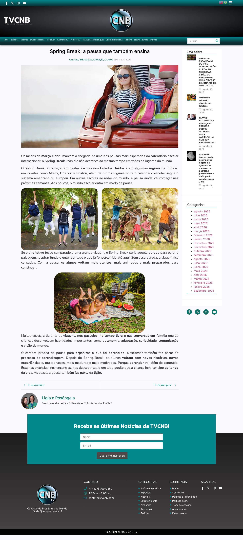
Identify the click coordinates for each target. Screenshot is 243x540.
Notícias (128, 40)
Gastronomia (62, 40)
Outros (145, 40)
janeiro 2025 (202, 286)
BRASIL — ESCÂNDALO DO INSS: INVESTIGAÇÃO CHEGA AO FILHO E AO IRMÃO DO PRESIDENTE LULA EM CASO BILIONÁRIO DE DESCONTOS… (207, 72)
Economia (51, 40)
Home (6, 40)
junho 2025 (201, 267)
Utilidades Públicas (114, 40)
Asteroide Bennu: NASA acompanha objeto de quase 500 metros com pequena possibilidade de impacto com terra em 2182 (206, 168)
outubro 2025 (202, 251)
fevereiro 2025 (203, 282)
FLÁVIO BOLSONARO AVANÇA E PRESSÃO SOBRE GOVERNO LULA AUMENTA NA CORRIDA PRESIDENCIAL (207, 130)
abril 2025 (200, 274)
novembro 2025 (204, 247)
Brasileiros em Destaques (93, 40)
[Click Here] (231, 3)
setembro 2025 (203, 255)
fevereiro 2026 (203, 235)
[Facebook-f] (6, 3)
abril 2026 (200, 227)
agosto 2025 (202, 259)
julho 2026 (200, 215)
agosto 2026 (202, 211)
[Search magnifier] (217, 40)
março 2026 (201, 231)
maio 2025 (200, 270)
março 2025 (201, 278)
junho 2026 (201, 219)
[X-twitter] (12, 3)
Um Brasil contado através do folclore (205, 101)
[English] (221, 2)
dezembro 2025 (204, 243)
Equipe (137, 40)
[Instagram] (18, 3)
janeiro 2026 (202, 239)
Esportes (24, 40)
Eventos (153, 40)
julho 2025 (200, 263)
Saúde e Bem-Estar (37, 40)
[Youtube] (24, 3)
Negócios (14, 40)
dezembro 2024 (204, 290)
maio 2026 (200, 223)
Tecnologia (75, 40)
